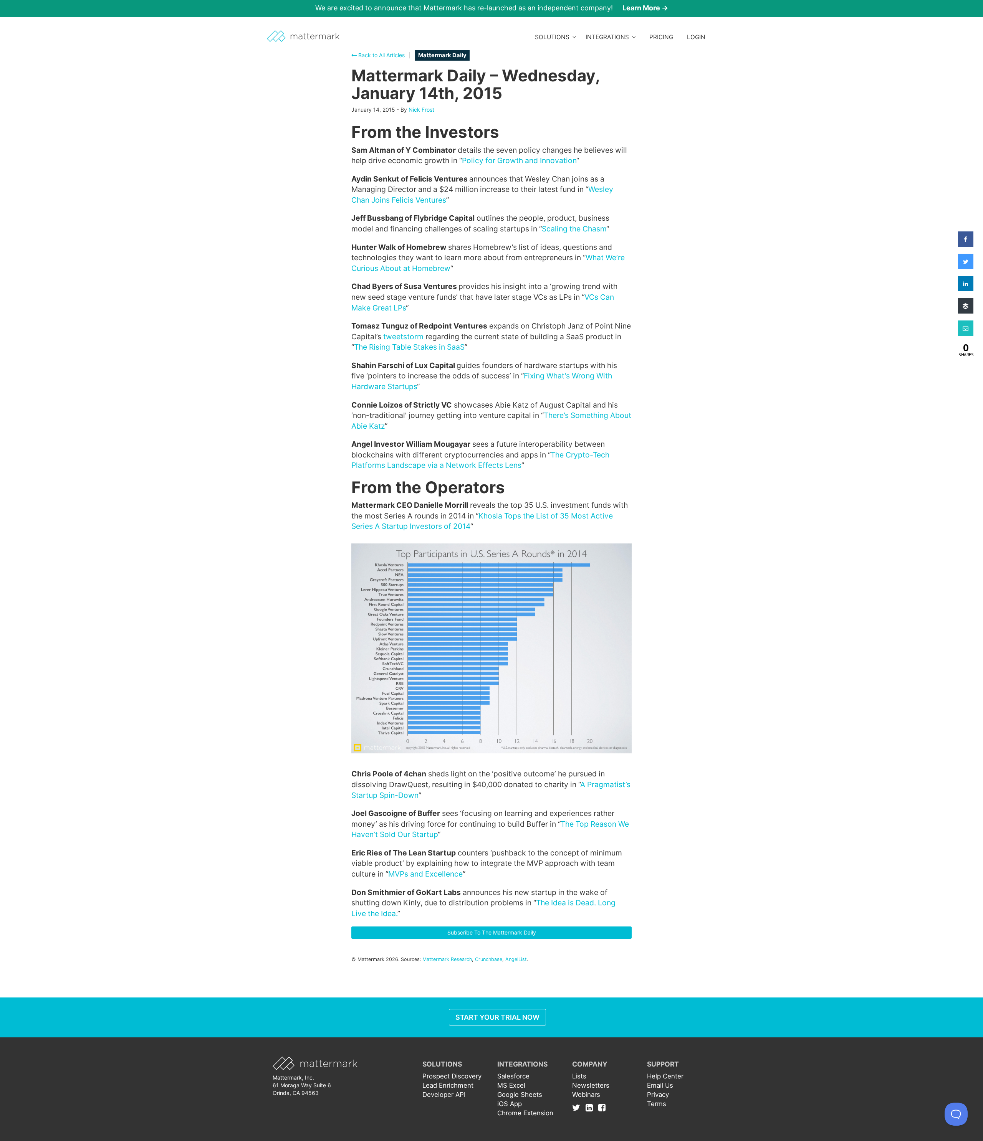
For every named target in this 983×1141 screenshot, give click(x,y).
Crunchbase (488, 959)
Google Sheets (519, 1094)
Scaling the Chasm (574, 228)
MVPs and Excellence (425, 873)
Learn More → (645, 8)
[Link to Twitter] (578, 1107)
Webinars (586, 1094)
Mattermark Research (447, 959)
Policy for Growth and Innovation (519, 160)
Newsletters (590, 1085)
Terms (656, 1104)
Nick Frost (421, 109)
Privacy (658, 1094)
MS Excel (511, 1085)
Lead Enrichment (447, 1085)
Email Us (660, 1085)
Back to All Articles (381, 55)
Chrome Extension (525, 1113)
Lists (579, 1076)
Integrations (609, 37)
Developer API (443, 1094)
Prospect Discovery (452, 1076)
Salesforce (513, 1076)
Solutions (554, 37)
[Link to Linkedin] (591, 1107)
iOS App (509, 1104)
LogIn (696, 37)
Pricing (661, 37)
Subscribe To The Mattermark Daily (491, 932)
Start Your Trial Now (497, 1017)
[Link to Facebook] (602, 1107)
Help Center (665, 1076)
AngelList (516, 959)
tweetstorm (403, 336)
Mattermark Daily (442, 55)
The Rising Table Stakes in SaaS (409, 347)
